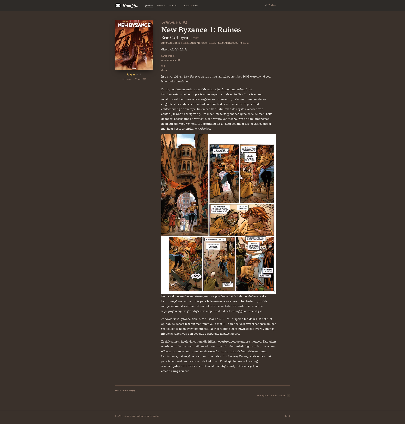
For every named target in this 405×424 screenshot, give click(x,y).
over (195, 5)
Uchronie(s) (171, 22)
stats (187, 5)
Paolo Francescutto (229, 42)
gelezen (149, 5)
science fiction (168, 59)
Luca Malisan (198, 42)
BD (178, 59)
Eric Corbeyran (176, 37)
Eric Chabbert (170, 42)
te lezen (173, 5)
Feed (287, 416)
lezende (161, 5)
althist (164, 69)
